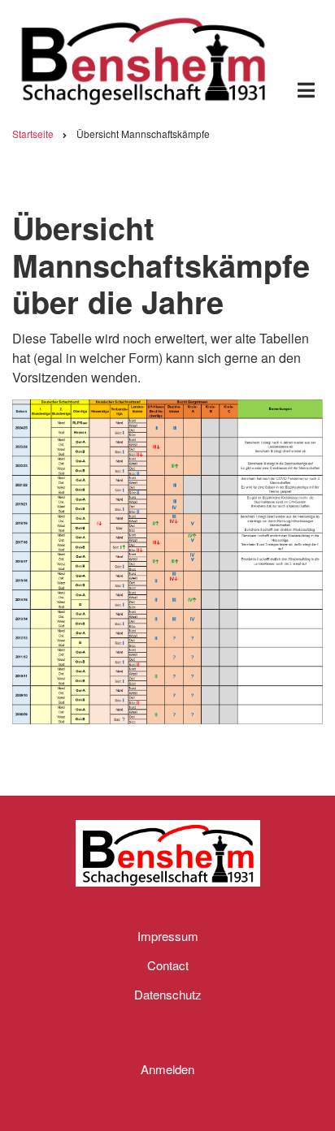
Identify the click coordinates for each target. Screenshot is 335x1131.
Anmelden (167, 1068)
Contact (168, 964)
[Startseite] (143, 58)
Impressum (167, 935)
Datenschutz (168, 994)
